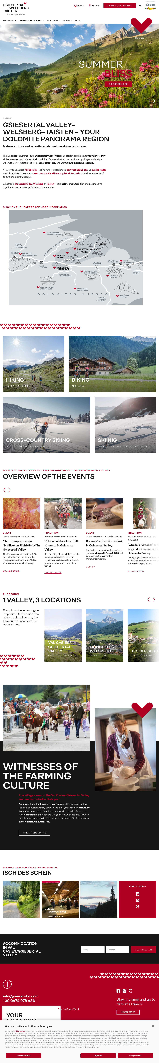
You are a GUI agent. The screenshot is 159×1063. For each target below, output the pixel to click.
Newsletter (128, 1012)
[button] (153, 1026)
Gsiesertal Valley (23, 184)
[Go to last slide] (149, 101)
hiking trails (31, 170)
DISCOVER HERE (118, 84)
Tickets (81, 6)
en (140, 5)
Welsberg (38, 184)
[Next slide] (154, 101)
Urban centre (98, 655)
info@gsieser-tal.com (20, 996)
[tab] (146, 38)
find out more (53, 573)
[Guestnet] (137, 907)
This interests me (34, 833)
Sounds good (11, 571)
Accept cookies (135, 1056)
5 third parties (20, 1031)
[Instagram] (137, 901)
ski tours (56, 173)
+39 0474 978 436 (19, 1001)
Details (90, 567)
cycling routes (99, 170)
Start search (143, 950)
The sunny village (142, 655)
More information (23, 1056)
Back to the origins (60, 655)
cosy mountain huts (77, 170)
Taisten (50, 184)
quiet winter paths (71, 173)
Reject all (98, 1056)
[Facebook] (137, 894)
